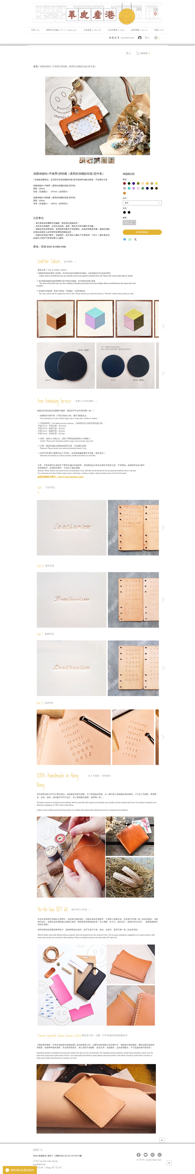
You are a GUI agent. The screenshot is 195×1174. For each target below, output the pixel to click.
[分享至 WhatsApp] (130, 239)
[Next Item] (163, 326)
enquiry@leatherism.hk (39, 1164)
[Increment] (133, 222)
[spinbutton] (129, 222)
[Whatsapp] (160, 1155)
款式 (125, 198)
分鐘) (80, 1155)
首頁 (35, 66)
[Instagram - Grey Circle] (153, 1155)
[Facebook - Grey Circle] (139, 1155)
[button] (159, 30)
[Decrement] (125, 222)
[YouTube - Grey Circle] (146, 1155)
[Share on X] (135, 239)
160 (47, 1156)
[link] (158, 37)
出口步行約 (72, 1155)
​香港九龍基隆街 (39, 1155)
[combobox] (142, 203)
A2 (67, 1156)
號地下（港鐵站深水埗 (57, 1155)
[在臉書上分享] (124, 239)
